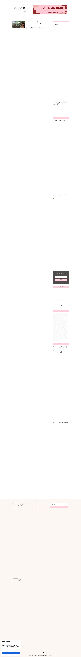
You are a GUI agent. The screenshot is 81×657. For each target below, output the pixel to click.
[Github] (65, 114)
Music (61, 331)
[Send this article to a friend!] (35, 34)
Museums (33, 21)
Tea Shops (55, 337)
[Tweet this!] (29, 34)
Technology (60, 337)
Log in (51, 655)
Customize (6, 651)
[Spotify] (56, 114)
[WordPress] (63, 114)
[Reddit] (66, 112)
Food (54, 323)
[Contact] (65, 1)
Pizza (60, 333)
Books (60, 352)
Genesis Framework (43, 655)
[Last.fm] (67, 114)
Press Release (56, 335)
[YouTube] (62, 1)
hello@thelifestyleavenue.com (58, 109)
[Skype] (54, 114)
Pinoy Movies (56, 333)
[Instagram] (59, 1)
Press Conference (64, 333)
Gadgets (64, 323)
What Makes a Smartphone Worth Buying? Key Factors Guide (63, 347)
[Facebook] (57, 1)
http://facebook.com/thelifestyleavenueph (42, 506)
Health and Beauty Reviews (61, 327)
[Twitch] (61, 1)
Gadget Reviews (59, 323)
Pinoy (36, 21)
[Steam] (58, 114)
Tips (63, 337)
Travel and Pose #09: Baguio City (33, 23)
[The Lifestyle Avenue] (21, 8)
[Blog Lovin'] (61, 112)
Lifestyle (30, 21)
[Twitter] (58, 1)
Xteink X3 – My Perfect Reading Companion (62, 351)
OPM (63, 331)
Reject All (15, 651)
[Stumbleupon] (59, 114)
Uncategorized (56, 339)
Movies (57, 331)
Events (27, 21)
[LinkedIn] (63, 112)
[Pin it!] (31, 34)
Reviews (60, 335)
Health (55, 327)
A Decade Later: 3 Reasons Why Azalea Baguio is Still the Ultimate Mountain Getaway (63, 423)
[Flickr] (62, 112)
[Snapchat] (55, 114)
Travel (39, 21)
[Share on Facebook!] (28, 34)
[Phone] (67, 1)
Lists (54, 331)
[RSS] (67, 112)
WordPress (47, 655)
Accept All (11, 653)
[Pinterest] (64, 1)
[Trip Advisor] (61, 114)
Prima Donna (37, 655)
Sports (64, 335)
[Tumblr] (62, 114)
